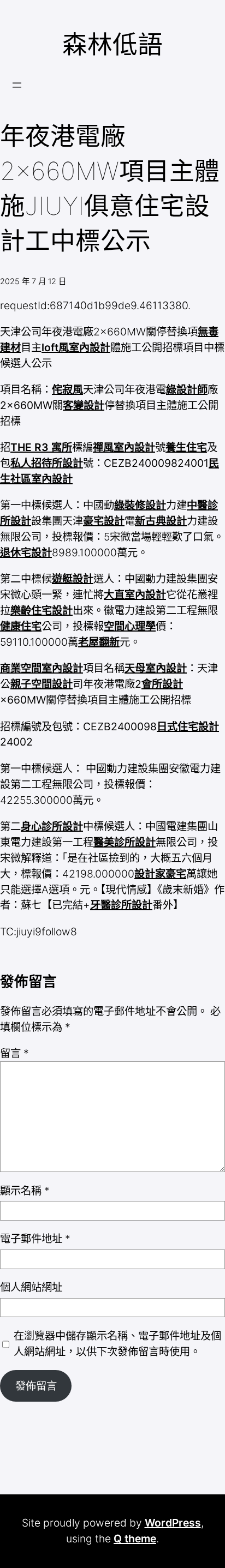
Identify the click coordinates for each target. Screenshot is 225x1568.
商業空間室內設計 (41, 668)
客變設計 (83, 405)
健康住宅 (21, 626)
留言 (14, 1053)
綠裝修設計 (140, 505)
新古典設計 (161, 520)
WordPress (173, 1522)
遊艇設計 (72, 578)
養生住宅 (186, 447)
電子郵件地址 (35, 1238)
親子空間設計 (41, 683)
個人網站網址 (31, 1287)
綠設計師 (187, 389)
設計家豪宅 (160, 873)
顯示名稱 (25, 1190)
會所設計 (162, 683)
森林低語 (112, 44)
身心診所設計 (52, 826)
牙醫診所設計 (121, 904)
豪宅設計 (104, 520)
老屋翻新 (99, 641)
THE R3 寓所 (41, 447)
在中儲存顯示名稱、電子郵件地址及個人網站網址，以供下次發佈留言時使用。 (117, 1343)
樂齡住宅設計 (41, 610)
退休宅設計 (26, 552)
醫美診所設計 (124, 842)
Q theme (135, 1538)
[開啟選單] (16, 85)
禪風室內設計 (124, 447)
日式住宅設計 (188, 726)
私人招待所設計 (46, 463)
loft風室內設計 (76, 347)
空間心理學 (130, 626)
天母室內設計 (156, 668)
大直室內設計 (135, 594)
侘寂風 (67, 389)
